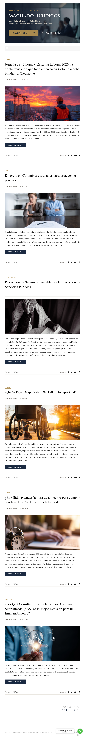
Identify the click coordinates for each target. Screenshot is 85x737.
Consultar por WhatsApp (23, 33)
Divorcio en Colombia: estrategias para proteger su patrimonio (40, 177)
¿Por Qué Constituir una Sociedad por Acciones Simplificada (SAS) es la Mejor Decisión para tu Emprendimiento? (39, 609)
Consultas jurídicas (51, 33)
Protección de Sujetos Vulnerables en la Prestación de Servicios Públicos (42, 284)
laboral (8, 59)
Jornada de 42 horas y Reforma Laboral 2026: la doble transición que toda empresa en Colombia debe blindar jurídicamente (42, 69)
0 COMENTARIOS (14, 155)
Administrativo (10, 277)
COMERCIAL (9, 599)
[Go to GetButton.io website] (80, 735)
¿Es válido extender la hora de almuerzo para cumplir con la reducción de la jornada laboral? (42, 499)
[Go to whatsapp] (80, 731)
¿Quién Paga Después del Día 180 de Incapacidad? (40, 392)
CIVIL (7, 170)
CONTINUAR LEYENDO (15, 145)
